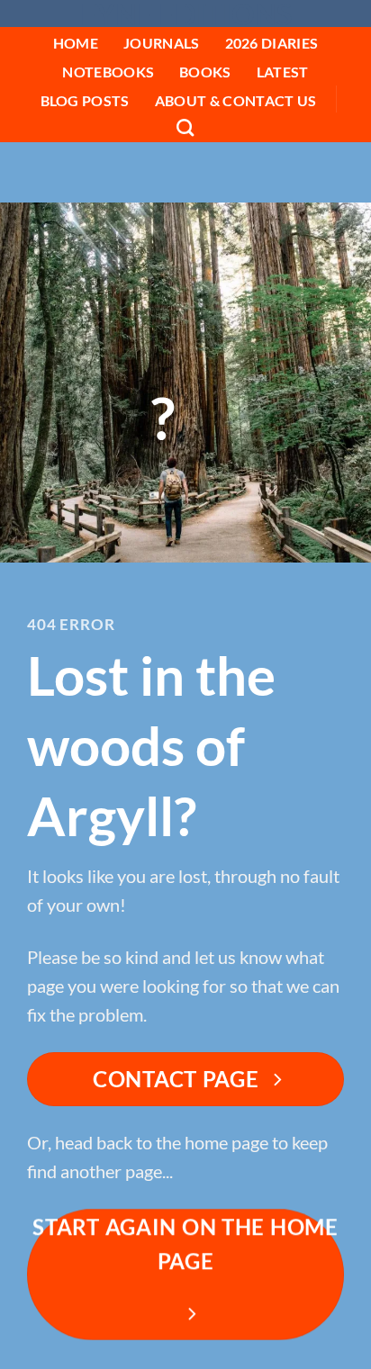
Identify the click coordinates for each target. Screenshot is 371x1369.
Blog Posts (85, 100)
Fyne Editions (186, 14)
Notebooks (108, 71)
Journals (161, 42)
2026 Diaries (272, 42)
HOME (75, 42)
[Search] (185, 127)
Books (205, 71)
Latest (283, 71)
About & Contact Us (236, 100)
